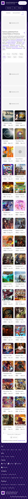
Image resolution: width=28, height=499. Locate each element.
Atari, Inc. (18, 45)
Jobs (15, 8)
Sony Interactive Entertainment (15, 40)
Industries (9, 8)
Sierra (3, 48)
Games (19, 8)
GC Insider (22, 3)
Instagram (19, 463)
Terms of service (5, 484)
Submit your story (5, 477)
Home (2, 456)
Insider (19, 449)
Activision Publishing (11, 42)
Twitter (4, 463)
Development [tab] (16, 13)
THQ (23, 42)
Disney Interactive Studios (12, 46)
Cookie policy (11, 488)
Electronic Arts (19, 39)
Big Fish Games (11, 43)
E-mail (21, 477)
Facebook (5, 467)
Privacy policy (13, 484)
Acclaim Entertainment (17, 48)
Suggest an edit (21, 440)
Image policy (4, 488)
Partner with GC (12, 474)
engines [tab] (8, 13)
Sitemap (12, 456)
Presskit (7, 456)
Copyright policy (21, 484)
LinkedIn (12, 463)
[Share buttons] (24, 32)
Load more (15, 437)
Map (16, 449)
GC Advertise (4, 474)
